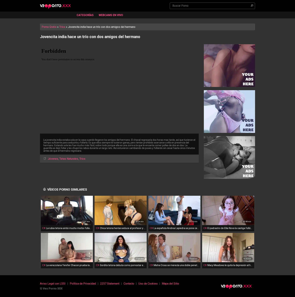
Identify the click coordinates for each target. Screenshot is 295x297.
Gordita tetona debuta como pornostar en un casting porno (122, 265)
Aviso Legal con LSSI (53, 283)
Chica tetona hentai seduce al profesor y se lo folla (122, 228)
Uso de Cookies (148, 283)
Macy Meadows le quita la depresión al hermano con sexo (230, 265)
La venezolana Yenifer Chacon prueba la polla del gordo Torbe (69, 265)
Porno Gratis (49, 27)
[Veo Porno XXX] (57, 6)
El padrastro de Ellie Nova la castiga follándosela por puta (230, 228)
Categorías (85, 15)
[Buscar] (252, 6)
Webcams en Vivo (111, 15)
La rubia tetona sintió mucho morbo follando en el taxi (69, 228)
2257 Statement (109, 283)
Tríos (62, 27)
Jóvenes (53, 158)
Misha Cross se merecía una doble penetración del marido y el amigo (176, 265)
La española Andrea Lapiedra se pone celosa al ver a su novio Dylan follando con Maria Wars (176, 228)
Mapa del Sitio (170, 283)
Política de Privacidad (83, 283)
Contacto (129, 283)
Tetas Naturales (68, 158)
